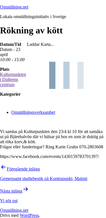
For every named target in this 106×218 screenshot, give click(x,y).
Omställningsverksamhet (33, 112)
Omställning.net (14, 7)
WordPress (29, 215)
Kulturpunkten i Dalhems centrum (13, 79)
